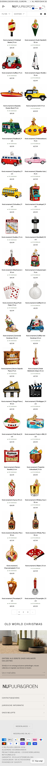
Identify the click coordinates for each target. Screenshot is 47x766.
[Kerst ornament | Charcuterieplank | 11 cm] (12, 553)
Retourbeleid (8, 755)
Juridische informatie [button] (13, 705)
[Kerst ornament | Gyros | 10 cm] (12, 487)
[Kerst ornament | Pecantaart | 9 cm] (12, 586)
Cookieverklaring (31, 752)
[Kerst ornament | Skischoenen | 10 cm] (12, 257)
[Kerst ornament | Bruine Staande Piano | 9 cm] (12, 356)
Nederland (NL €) (21, 734)
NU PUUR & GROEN (12, 747)
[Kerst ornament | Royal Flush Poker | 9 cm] (12, 290)
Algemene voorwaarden (14, 750)
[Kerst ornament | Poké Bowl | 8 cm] (12, 422)
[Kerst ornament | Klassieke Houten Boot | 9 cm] (12, 93)
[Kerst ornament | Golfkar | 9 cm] (12, 60)
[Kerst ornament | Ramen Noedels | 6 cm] (12, 454)
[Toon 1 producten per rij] (41, 13)
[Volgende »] (32, 612)
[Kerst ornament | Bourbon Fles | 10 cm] (12, 520)
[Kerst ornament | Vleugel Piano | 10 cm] (12, 389)
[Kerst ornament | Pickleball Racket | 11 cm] (12, 27)
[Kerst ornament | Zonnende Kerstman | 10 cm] (12, 323)
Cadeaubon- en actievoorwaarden (19, 760)
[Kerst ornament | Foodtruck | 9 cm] (12, 126)
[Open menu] (5, 6)
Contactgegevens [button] (11, 698)
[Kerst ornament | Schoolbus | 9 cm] (12, 192)
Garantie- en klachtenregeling (17, 757)
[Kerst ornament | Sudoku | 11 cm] (12, 225)
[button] (38, 8)
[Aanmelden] (43, 672)
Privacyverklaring (11, 752)
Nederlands (22, 726)
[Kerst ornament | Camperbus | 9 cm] (12, 159)
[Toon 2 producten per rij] (45, 13)
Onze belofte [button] (8, 713)
